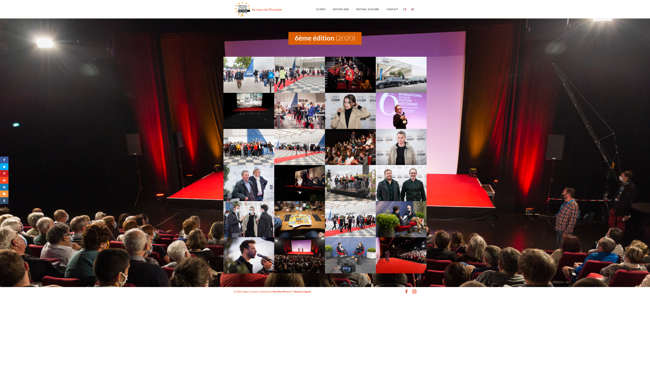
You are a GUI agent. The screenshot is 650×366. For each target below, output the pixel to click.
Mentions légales (302, 291)
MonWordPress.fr (282, 291)
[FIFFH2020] (248, 91)
